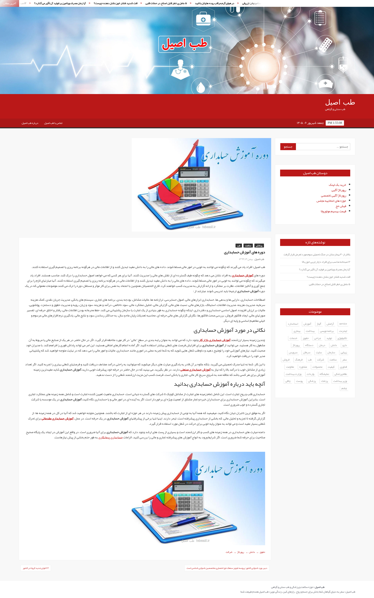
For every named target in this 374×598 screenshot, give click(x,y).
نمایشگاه (324, 374)
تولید (329, 338)
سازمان (331, 352)
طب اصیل (340, 102)
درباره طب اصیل (30, 123)
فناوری (343, 367)
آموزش (307, 323)
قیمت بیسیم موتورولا (333, 211)
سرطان (306, 352)
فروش (286, 359)
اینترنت (343, 331)
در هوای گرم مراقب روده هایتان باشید (188, 3)
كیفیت (331, 367)
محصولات (317, 367)
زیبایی (344, 352)
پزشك (324, 381)
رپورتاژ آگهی (339, 190)
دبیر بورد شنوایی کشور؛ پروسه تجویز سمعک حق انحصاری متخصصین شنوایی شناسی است (227, 568)
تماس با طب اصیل (53, 123)
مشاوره (303, 367)
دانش (252, 552)
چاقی (288, 381)
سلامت (248, 245)
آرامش (330, 323)
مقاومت (290, 367)
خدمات (293, 338)
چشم (344, 388)
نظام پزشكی (340, 374)
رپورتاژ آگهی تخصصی (333, 195)
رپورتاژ (240, 552)
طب (238, 245)
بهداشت (310, 331)
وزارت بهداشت (293, 374)
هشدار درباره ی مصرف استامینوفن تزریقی (237, 3)
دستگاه (309, 345)
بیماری (297, 331)
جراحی (317, 338)
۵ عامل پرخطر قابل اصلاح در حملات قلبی (139, 3)
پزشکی (259, 245)
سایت (319, 352)
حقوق (262, 552)
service (343, 323)
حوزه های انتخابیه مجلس (331, 201)
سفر (344, 359)
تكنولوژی (342, 338)
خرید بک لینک (337, 185)
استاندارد (293, 323)
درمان (322, 345)
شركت (229, 552)
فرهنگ (299, 359)
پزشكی (312, 381)
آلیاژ (319, 323)
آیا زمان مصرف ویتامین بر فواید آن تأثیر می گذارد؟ (324, 269)
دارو (344, 345)
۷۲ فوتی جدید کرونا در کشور (36, 568)
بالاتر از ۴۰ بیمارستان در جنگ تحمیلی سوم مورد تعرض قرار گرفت (317, 254)
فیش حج (341, 206)
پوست (299, 381)
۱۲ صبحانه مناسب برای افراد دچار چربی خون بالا (326, 261)
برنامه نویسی (327, 331)
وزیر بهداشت (340, 381)
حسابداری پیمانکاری (110, 437)
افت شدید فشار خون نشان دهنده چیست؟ (89, 3)
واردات (310, 374)
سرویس (293, 352)
